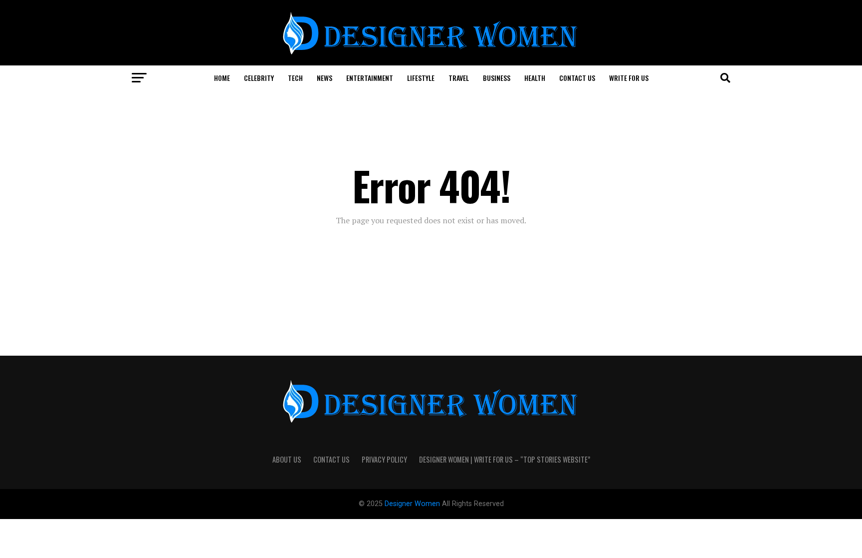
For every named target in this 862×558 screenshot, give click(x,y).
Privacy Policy (384, 459)
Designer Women (413, 504)
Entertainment (369, 77)
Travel (458, 77)
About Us (286, 459)
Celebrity (259, 77)
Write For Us (628, 77)
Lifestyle (420, 77)
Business (496, 77)
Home (222, 77)
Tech (295, 77)
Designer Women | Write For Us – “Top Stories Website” (504, 459)
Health (534, 77)
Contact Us (577, 77)
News (324, 77)
